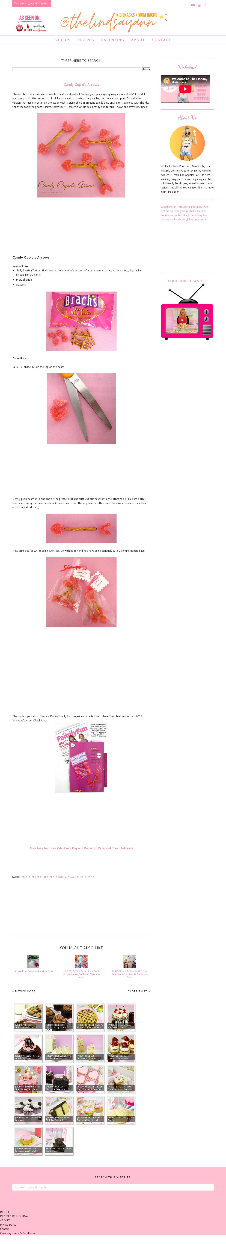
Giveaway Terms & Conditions (17, 1233)
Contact (4, 1229)
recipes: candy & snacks (60, 877)
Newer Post (25, 991)
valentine (87, 877)
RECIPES (5, 1212)
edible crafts (31, 877)
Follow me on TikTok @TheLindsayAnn (184, 215)
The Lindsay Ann (103, 1239)
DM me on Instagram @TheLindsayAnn (183, 211)
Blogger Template (132, 1239)
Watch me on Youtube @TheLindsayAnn (185, 207)
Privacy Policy (8, 1225)
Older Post (137, 991)
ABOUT (5, 1220)
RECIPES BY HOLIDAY (14, 1216)
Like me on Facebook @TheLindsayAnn (184, 219)
